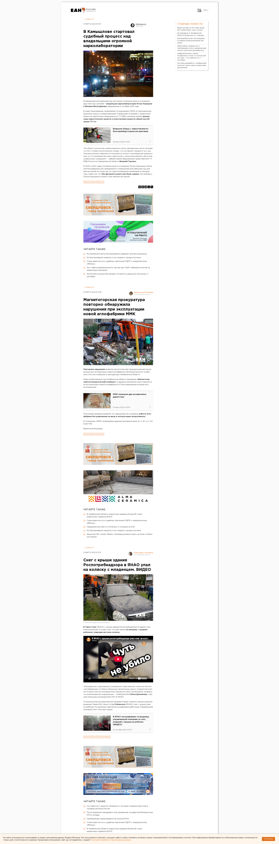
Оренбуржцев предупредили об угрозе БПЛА (108, 819)
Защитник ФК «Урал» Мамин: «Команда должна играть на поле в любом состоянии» (119, 535)
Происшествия (89, 182)
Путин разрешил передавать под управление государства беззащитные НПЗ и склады (120, 814)
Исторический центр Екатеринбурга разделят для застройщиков (117, 254)
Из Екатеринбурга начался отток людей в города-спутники (114, 257)
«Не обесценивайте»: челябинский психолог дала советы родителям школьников (191, 65)
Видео (107, 736)
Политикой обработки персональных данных (110, 840)
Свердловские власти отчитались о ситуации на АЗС (111, 527)
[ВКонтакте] (139, 187)
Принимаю (268, 839)
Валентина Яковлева (143, 292)
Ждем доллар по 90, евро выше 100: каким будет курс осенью (190, 29)
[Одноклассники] (142, 187)
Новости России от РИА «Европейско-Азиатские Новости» (78, 10)
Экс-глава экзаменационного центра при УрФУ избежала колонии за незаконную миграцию (118, 269)
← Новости (88, 19)
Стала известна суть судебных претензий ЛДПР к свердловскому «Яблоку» (117, 263)
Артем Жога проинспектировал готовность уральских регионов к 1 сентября (117, 275)
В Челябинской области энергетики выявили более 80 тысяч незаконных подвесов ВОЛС (114, 515)
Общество (100, 182)
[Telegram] (145, 187)
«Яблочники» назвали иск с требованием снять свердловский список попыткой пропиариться (191, 48)
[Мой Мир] (148, 187)
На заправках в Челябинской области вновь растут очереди (190, 34)
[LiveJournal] (152, 187)
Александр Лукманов (143, 553)
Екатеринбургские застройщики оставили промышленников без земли (191, 41)
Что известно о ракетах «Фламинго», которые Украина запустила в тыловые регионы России (117, 807)
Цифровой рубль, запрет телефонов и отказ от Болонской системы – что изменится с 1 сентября (191, 57)
